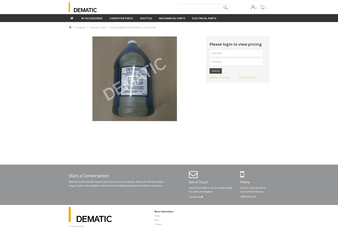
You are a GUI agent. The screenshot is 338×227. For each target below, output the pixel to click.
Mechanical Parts (172, 18)
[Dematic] (99, 7)
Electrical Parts (204, 18)
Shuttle (146, 18)
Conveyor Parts (121, 18)
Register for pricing (219, 77)
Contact (195, 196)
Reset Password (247, 77)
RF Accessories (91, 18)
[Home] (71, 17)
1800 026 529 (248, 196)
